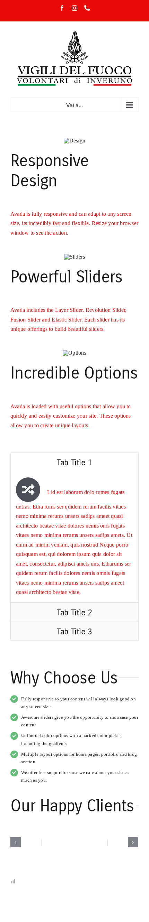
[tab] (74, 462)
